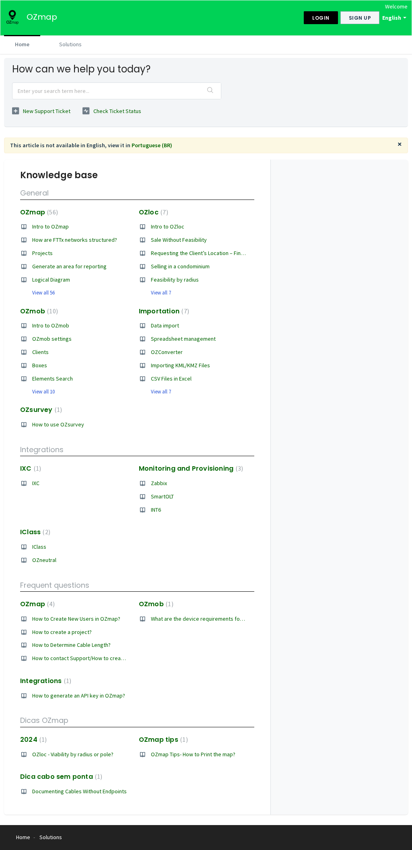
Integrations (42, 450)
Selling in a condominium (180, 266)
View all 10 (43, 391)
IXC (29, 468)
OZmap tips (162, 739)
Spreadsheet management (183, 338)
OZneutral (44, 560)
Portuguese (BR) (152, 145)
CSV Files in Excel (171, 378)
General (34, 193)
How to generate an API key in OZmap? (78, 695)
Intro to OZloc (167, 226)
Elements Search (52, 378)
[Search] (210, 91)
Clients (40, 352)
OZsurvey (40, 409)
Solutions (70, 44)
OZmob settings (52, 338)
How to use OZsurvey (58, 424)
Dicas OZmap (44, 720)
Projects (42, 253)
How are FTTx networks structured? (74, 239)
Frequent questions (54, 585)
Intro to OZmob (50, 325)
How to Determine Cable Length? (71, 644)
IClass (34, 532)
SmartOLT (162, 496)
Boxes (39, 365)
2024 (32, 739)
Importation (163, 311)
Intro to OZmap (50, 226)
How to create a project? (62, 632)
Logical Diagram (51, 279)
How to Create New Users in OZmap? (76, 618)
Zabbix (159, 483)
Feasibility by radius (175, 279)
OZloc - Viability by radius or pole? (72, 754)
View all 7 (161, 292)
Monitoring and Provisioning (190, 468)
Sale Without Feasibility (179, 239)
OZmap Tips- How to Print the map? (193, 754)
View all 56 (43, 292)
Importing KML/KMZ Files (180, 365)
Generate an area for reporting (69, 266)
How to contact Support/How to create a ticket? (90, 658)
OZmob (38, 311)
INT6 (156, 509)
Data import (165, 325)
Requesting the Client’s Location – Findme (201, 253)
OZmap (38, 212)
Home (22, 44)
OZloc (152, 212)
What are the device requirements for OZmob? (207, 618)
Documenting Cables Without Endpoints (79, 791)
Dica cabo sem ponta (60, 776)
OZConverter (167, 352)
